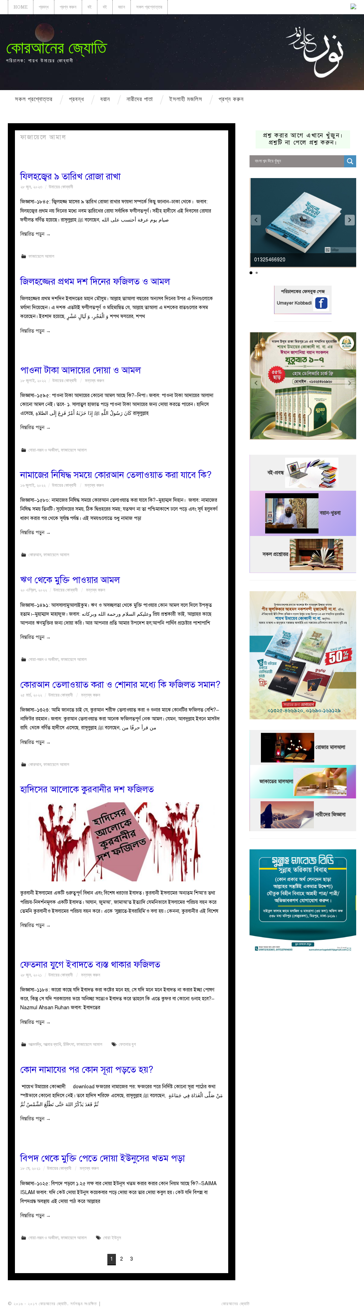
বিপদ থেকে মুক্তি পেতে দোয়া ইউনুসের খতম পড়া (102, 1158)
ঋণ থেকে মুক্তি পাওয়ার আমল (70, 579)
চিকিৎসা (68, 1044)
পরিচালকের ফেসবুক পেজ (303, 292)
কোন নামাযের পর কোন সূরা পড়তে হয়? (86, 1069)
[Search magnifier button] (350, 161)
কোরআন (34, 554)
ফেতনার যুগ (127, 1044)
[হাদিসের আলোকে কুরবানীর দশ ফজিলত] (121, 842)
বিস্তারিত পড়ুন (35, 234)
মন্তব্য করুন (94, 380)
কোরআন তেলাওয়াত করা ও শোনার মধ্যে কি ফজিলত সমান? (120, 684)
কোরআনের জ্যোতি (56, 47)
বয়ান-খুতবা (330, 513)
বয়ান (121, 7)
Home (21, 7)
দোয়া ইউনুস (112, 1237)
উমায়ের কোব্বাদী (61, 186)
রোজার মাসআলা (330, 747)
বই (89, 7)
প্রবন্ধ (44, 7)
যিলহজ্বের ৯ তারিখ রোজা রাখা (70, 176)
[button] (350, 220)
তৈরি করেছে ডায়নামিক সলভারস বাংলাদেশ (282, 1303)
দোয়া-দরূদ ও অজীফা (43, 450)
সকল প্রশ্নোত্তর (149, 7)
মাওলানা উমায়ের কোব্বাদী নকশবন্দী (129, 1303)
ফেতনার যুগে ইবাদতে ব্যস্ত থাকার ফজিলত (90, 964)
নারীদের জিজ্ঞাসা (330, 815)
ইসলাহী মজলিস (185, 99)
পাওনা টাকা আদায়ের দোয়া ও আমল (80, 370)
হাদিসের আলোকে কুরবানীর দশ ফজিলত (87, 789)
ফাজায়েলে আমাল (41, 256)
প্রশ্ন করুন (68, 7)
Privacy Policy (336, 1303)
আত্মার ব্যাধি (52, 1044)
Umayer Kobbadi (295, 303)
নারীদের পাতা (140, 99)
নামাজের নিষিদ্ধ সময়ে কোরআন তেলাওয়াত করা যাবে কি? (116, 474)
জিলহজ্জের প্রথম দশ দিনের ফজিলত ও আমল (95, 281)
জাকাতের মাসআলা (276, 781)
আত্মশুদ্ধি (34, 1044)
